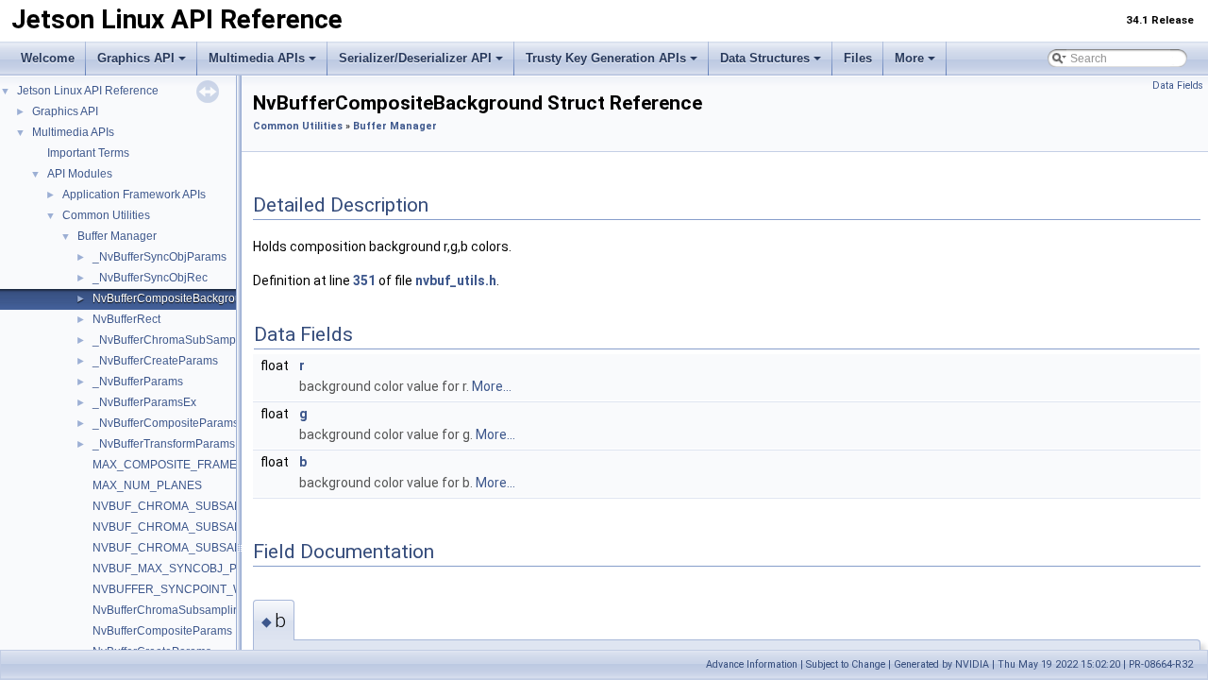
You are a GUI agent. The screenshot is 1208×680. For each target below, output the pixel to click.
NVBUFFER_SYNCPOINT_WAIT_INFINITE (202, 589)
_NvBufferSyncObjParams (159, 257)
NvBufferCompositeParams (162, 631)
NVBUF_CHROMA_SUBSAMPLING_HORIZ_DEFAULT (234, 506)
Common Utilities (106, 215)
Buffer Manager (117, 236)
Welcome (48, 58)
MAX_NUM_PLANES (147, 485)
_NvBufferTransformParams (163, 443)
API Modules (79, 173)
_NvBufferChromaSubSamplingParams (193, 340)
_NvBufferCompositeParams (165, 423)
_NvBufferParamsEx (144, 402)
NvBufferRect (126, 319)
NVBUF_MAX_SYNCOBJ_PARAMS (184, 568)
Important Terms (88, 153)
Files (858, 58)
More (909, 58)
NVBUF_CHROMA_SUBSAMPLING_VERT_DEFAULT (231, 547)
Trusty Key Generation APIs (606, 58)
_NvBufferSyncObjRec (150, 277)
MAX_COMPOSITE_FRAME (164, 464)
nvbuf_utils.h (455, 280)
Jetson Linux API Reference (88, 90)
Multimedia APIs (257, 58)
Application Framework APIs (134, 194)
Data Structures (765, 58)
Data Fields (1177, 85)
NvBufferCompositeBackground (173, 298)
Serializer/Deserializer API (415, 58)
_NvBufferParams (137, 381)
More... (492, 386)
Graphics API (136, 58)
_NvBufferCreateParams (155, 360)
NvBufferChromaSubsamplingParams (189, 610)
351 (364, 280)
